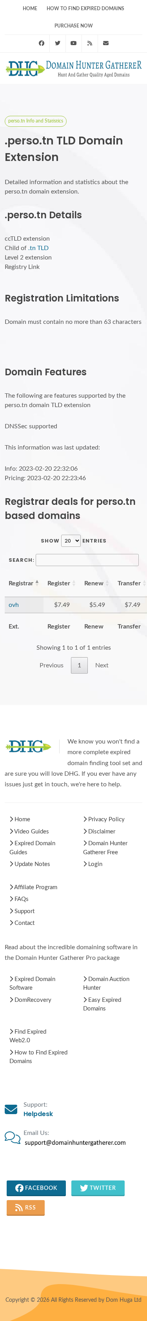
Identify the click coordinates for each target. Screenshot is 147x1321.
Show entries (74, 540)
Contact (23, 923)
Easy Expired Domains (102, 1004)
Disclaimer (101, 832)
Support (23, 911)
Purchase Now (73, 26)
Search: (21, 560)
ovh (14, 605)
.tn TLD (38, 248)
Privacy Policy (106, 819)
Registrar (21, 583)
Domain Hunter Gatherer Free (105, 847)
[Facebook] (41, 43)
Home (30, 8)
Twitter (102, 1188)
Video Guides (31, 832)
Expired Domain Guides (32, 847)
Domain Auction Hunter (106, 983)
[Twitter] (57, 43)
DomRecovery (32, 1000)
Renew (93, 583)
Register (58, 583)
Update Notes (31, 864)
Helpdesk (38, 1113)
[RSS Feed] (90, 43)
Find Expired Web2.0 (27, 1036)
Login (94, 864)
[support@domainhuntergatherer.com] (106, 43)
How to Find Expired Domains (85, 8)
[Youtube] (74, 43)
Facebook (40, 1188)
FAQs (21, 899)
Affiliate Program (35, 887)
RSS (30, 1208)
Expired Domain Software (32, 983)
